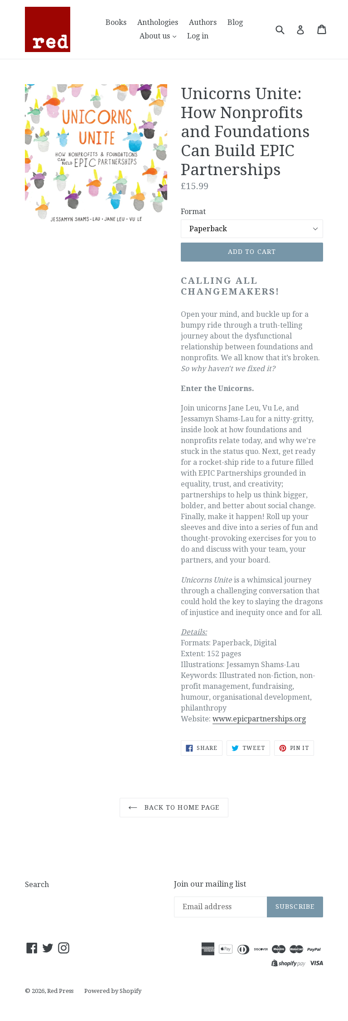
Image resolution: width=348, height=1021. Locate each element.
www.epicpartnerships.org (259, 719)
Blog (235, 22)
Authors (203, 22)
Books (116, 22)
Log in (197, 36)
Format (193, 211)
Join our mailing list (210, 883)
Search (37, 884)
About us (156, 36)
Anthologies (157, 22)
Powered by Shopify (112, 991)
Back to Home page (180, 807)
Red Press (60, 991)
